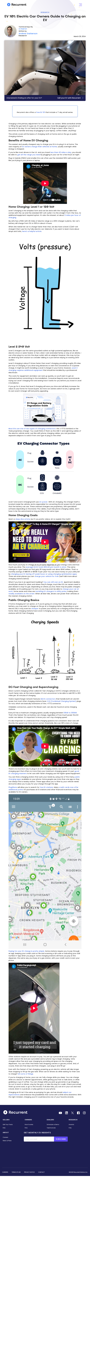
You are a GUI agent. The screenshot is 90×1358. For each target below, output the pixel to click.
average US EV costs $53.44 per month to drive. (46, 567)
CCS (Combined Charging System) (61, 701)
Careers (5, 1137)
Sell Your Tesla (8, 1124)
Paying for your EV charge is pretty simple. (27, 951)
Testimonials (51, 1128)
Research (45, 12)
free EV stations (46, 787)
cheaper (35, 608)
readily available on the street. (22, 594)
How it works (29, 1124)
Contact (41, 1172)
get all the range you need (28, 155)
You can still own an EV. (53, 582)
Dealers (50, 1120)
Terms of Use (16, 1172)
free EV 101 (40, 112)
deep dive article (22, 519)
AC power (43, 502)
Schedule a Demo (53, 1124)
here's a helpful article (31, 231)
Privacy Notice (29, 1172)
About (6, 1132)
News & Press (7, 1141)
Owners (28, 1120)
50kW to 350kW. (70, 713)
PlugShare (13, 787)
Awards (71, 1124)
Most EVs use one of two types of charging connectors (32, 429)
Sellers (6, 1120)
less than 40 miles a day (60, 152)
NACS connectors (48, 699)
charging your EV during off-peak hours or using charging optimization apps (44, 574)
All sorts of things (25, 1074)
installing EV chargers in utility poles (51, 591)
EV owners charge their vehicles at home (39, 147)
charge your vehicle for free (47, 576)
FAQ (4, 1128)
